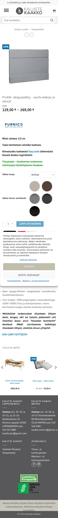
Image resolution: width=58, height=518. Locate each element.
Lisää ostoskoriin (30, 224)
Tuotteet (6, 449)
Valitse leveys (8, 174)
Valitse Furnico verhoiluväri (14, 198)
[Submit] (52, 20)
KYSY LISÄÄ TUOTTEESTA (14, 334)
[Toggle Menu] (6, 11)
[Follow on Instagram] (39, 464)
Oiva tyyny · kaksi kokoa (43, 381)
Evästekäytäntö (14, 281)
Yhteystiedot (8, 453)
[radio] (34, 186)
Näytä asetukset (29, 275)
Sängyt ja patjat (21, 29)
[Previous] (2, 373)
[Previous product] (31, 35)
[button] (54, 10)
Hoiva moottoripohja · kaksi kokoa (15, 382)
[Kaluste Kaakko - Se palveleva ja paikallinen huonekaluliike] (29, 10)
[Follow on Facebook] (34, 464)
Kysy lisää (34, 151)
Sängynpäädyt (37, 29)
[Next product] (26, 35)
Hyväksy (29, 266)
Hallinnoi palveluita (28, 260)
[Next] (55, 373)
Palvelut (16, 449)
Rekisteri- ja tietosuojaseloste (35, 281)
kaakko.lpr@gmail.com (14, 433)
